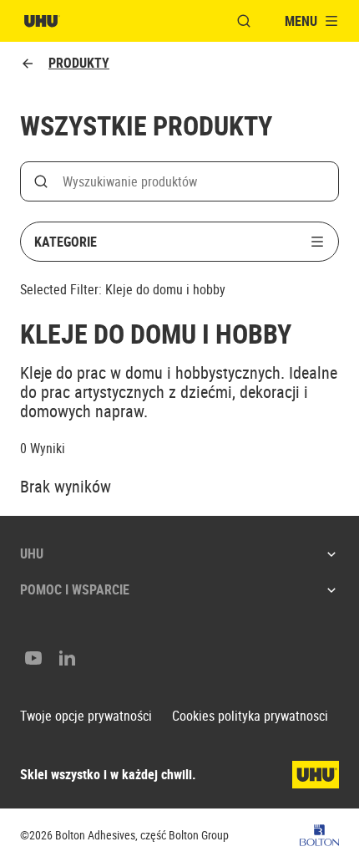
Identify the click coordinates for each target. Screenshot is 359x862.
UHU (31, 553)
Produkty (78, 63)
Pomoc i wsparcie (74, 589)
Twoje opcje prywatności (86, 716)
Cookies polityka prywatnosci (250, 716)
